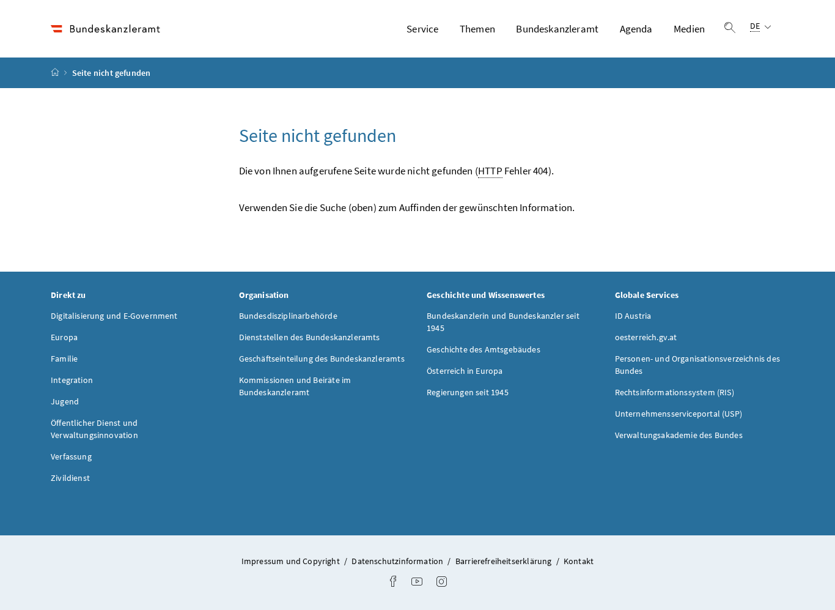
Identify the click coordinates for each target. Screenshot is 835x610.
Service (422, 28)
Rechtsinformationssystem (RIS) (674, 392)
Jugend (65, 401)
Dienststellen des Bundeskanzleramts (309, 337)
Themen (477, 28)
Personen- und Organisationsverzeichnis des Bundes (697, 364)
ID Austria (633, 315)
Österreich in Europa (465, 370)
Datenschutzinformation (398, 561)
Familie (64, 358)
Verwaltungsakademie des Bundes (679, 435)
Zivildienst (70, 477)
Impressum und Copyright (291, 561)
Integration (72, 379)
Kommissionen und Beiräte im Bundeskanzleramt (295, 386)
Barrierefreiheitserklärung (504, 561)
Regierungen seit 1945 (468, 392)
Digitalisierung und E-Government (114, 315)
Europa (64, 337)
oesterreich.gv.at (646, 337)
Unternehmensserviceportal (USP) (678, 413)
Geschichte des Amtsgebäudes (483, 349)
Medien (689, 28)
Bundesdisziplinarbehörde (288, 315)
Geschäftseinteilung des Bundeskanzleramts (322, 358)
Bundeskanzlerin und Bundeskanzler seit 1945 (503, 321)
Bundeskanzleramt (557, 28)
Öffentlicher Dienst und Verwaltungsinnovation (94, 429)
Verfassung (71, 456)
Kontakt (579, 561)
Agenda (636, 28)
